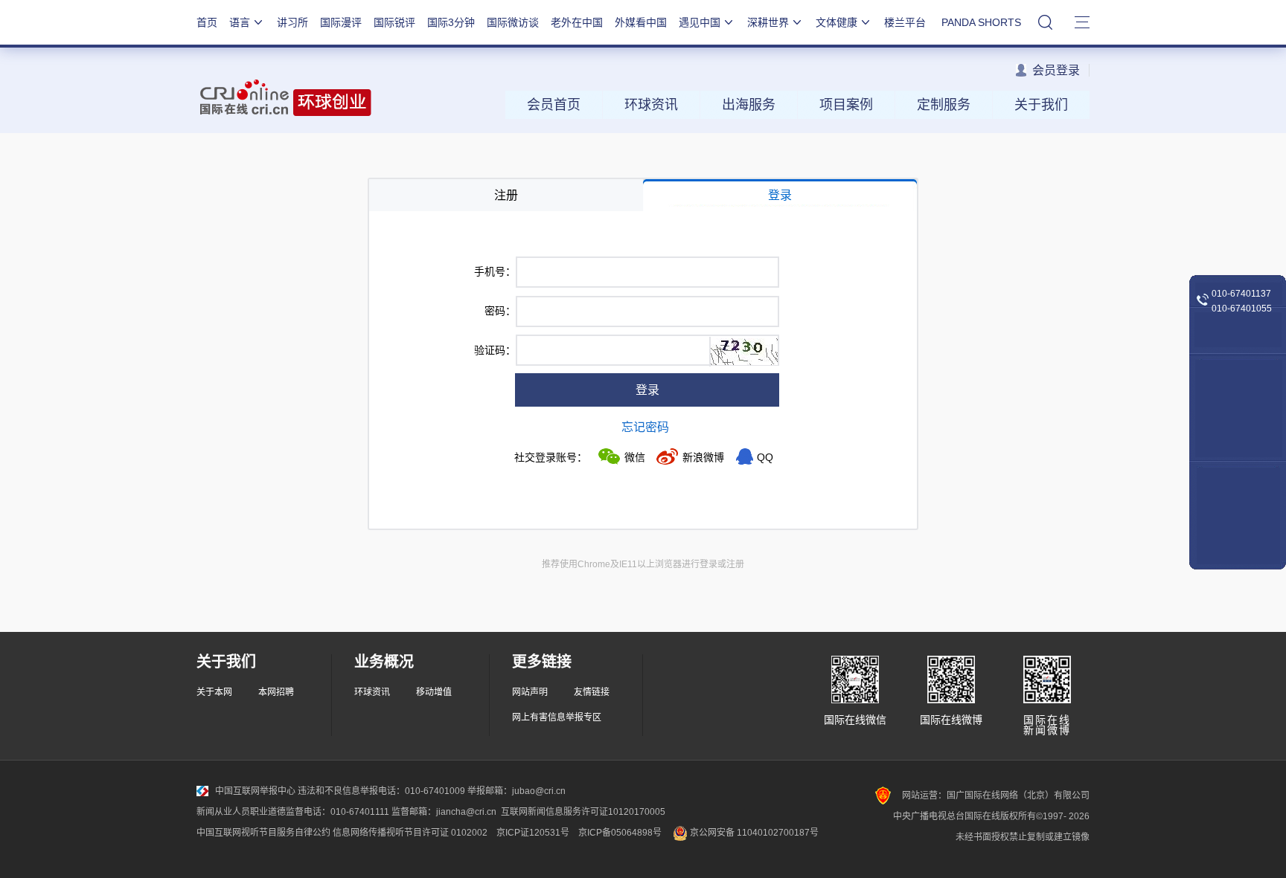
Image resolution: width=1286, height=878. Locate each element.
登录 (647, 390)
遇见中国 (699, 22)
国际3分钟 (451, 22)
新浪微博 (703, 457)
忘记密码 (645, 427)
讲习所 (292, 22)
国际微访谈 (513, 22)
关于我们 (1041, 104)
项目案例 (846, 104)
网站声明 (530, 692)
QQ (765, 457)
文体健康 (836, 22)
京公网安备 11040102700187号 (753, 832)
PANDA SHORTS (981, 22)
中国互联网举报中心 (255, 791)
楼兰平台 (905, 22)
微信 (634, 457)
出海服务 (748, 104)
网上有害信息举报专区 (556, 717)
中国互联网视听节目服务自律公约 (263, 832)
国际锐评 (394, 22)
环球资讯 (651, 104)
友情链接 (592, 692)
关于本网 (214, 692)
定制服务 (943, 104)
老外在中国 (577, 22)
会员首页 (553, 104)
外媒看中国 (641, 22)
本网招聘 (276, 692)
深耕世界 (768, 22)
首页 (206, 22)
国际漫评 (341, 22)
